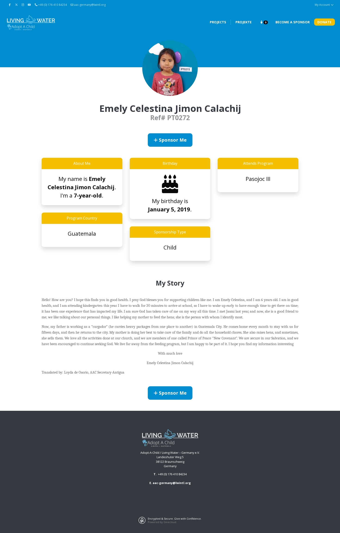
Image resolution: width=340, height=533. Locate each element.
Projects (218, 22)
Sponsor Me (172, 140)
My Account (323, 5)
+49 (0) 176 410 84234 (172, 474)
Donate (324, 22)
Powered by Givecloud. (162, 522)
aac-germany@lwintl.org (89, 5)
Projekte (243, 22)
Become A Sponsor (292, 22)
